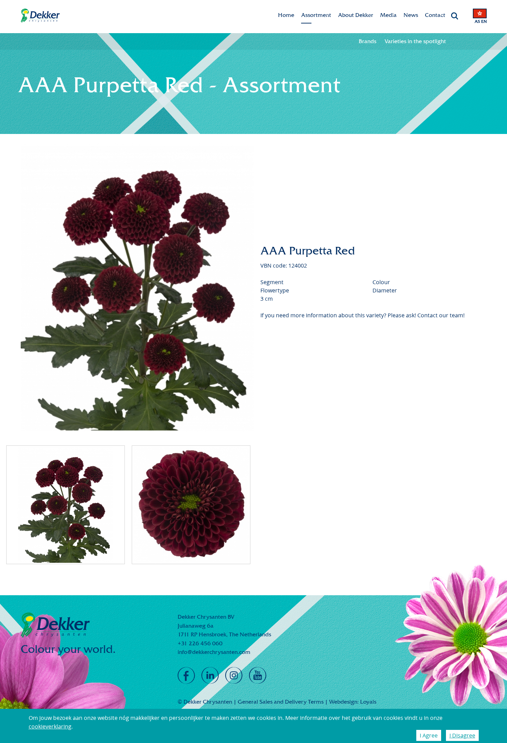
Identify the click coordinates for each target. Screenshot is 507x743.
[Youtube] (257, 675)
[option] (137, 288)
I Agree (429, 735)
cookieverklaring (50, 726)
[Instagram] (233, 675)
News (411, 15)
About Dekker (355, 15)
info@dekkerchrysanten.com (214, 652)
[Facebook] (186, 675)
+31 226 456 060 (200, 643)
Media (388, 15)
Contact (435, 15)
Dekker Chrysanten (40, 16)
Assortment (316, 15)
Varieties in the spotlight (415, 41)
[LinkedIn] (210, 675)
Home (286, 15)
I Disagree (462, 735)
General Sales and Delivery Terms (281, 701)
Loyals (368, 701)
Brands (367, 41)
